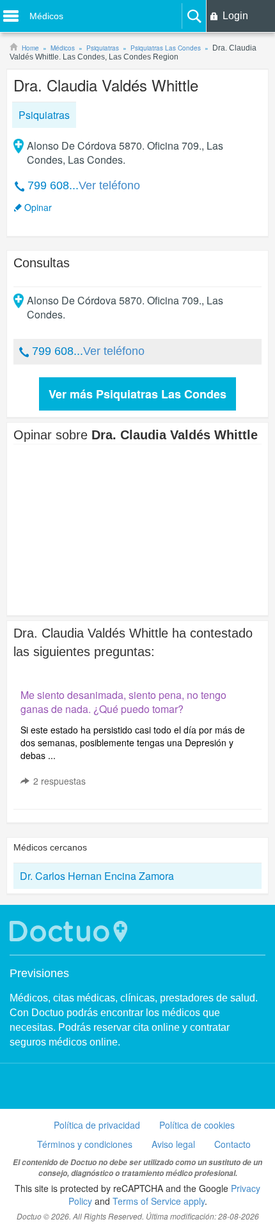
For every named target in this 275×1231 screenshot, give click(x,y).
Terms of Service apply (159, 1201)
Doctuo (70, 931)
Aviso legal (173, 1144)
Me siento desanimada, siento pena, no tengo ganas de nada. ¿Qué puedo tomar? (123, 702)
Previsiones (39, 973)
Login (235, 15)
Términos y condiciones (84, 1144)
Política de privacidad (97, 1124)
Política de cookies (197, 1124)
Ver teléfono (109, 185)
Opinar (38, 207)
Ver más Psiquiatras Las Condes (137, 394)
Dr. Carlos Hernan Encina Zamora (97, 875)
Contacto (232, 1144)
